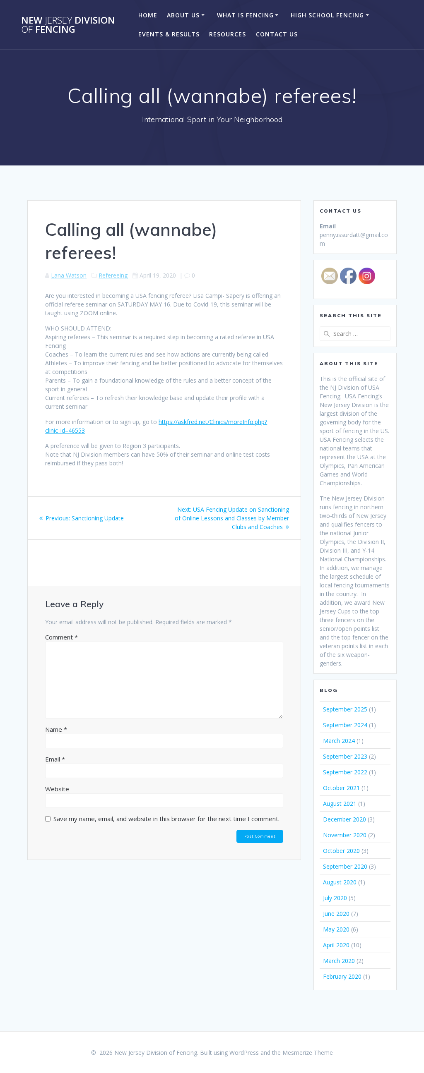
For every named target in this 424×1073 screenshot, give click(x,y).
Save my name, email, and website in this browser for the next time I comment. (166, 818)
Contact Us (277, 34)
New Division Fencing (68, 25)
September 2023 (345, 756)
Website (57, 789)
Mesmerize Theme (307, 1052)
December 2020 (344, 819)
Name (56, 729)
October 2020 (341, 851)
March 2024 (339, 741)
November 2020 (344, 835)
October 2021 (341, 788)
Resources (227, 34)
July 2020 (335, 898)
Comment (61, 637)
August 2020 (340, 882)
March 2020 (339, 961)
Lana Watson (69, 275)
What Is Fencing (245, 15)
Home (147, 15)
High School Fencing (327, 15)
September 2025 (345, 709)
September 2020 (345, 866)
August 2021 (340, 803)
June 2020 (336, 913)
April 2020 (336, 945)
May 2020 (336, 929)
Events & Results (169, 34)
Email (55, 759)
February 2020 (342, 976)
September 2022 (345, 772)
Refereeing (113, 275)
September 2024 (345, 725)
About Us (183, 15)
